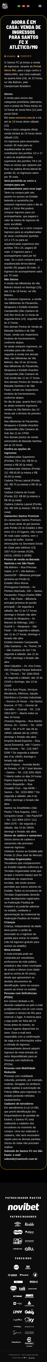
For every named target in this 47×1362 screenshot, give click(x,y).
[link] (8, 6)
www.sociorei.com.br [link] (22, 117)
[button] (40, 6)
